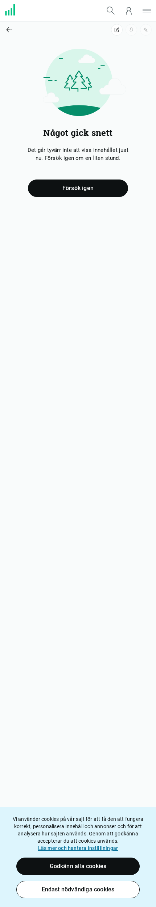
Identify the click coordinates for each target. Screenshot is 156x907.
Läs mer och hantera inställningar (78, 848)
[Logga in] (129, 10)
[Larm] (131, 30)
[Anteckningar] (117, 30)
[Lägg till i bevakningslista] (146, 30)
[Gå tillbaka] (39, 30)
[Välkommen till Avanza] (14, 14)
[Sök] (111, 10)
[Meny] (147, 10)
